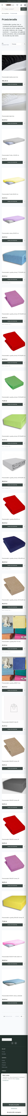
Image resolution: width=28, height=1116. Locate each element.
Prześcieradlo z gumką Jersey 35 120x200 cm (14, 436)
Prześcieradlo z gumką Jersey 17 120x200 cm (13, 272)
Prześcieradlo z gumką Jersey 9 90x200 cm (13, 558)
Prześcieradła (13, 13)
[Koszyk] (25, 5)
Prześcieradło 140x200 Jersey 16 (10, 839)
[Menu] (2, 5)
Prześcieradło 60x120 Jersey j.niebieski (12, 995)
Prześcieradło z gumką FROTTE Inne (11, 641)
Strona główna (5, 13)
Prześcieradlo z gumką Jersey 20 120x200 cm (14, 314)
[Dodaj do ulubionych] (24, 84)
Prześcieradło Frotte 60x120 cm (10, 194)
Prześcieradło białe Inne (8, 116)
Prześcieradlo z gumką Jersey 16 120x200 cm (13, 355)
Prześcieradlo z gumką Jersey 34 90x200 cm (13, 477)
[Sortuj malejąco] (24, 44)
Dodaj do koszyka (12, 84)
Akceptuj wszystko (14, 1104)
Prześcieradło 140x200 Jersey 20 (10, 878)
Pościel (4, 1065)
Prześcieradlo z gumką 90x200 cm (11, 519)
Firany (3, 1060)
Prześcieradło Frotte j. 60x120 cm (10, 155)
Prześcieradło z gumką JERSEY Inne (11, 683)
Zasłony (4, 1062)
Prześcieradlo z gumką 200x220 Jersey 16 (13, 917)
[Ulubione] (17, 5)
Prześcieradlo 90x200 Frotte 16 (10, 722)
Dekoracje (4, 1067)
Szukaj (24, 9)
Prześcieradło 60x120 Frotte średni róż (12, 956)
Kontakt (4, 1054)
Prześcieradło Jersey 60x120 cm (10, 233)
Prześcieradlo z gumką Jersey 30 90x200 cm (13, 600)
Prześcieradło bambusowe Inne (10, 77)
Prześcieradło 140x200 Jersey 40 (10, 800)
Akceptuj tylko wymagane (14, 1112)
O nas (3, 1051)
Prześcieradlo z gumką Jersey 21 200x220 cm (14, 397)
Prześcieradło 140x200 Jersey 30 (10, 761)
